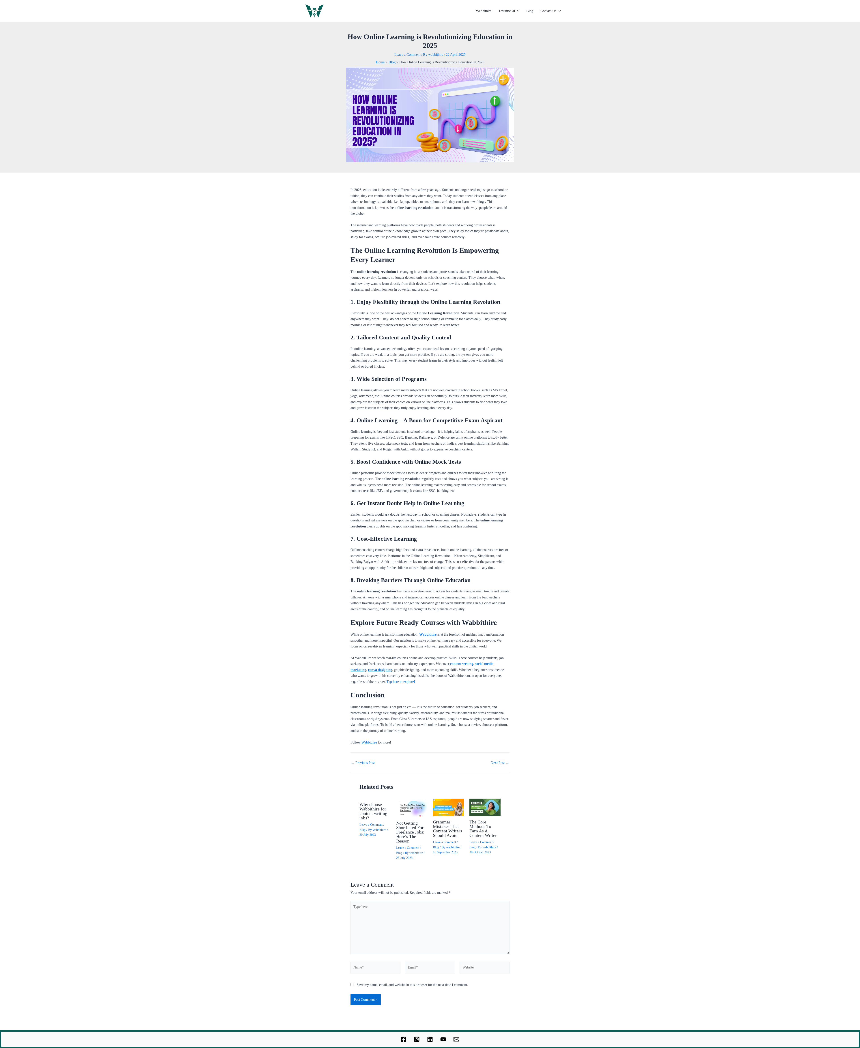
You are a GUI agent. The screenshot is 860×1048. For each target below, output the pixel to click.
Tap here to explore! (401, 682)
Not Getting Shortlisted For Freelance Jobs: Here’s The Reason (410, 832)
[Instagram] (417, 1039)
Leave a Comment (407, 54)
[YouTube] (443, 1039)
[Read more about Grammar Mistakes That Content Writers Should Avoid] (448, 807)
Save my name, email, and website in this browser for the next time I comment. (412, 985)
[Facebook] (403, 1039)
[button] (517, 11)
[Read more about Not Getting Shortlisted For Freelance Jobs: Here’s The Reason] (411, 808)
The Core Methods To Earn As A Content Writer (483, 828)
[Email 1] (456, 1039)
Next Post (500, 763)
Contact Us (548, 11)
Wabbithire (483, 11)
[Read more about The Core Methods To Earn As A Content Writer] (485, 807)
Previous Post (363, 763)
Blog (529, 11)
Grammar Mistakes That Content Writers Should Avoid (447, 828)
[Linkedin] (430, 1039)
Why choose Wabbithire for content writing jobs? (373, 811)
